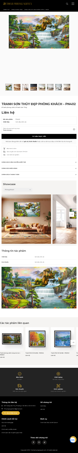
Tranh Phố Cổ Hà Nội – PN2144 (34, 353)
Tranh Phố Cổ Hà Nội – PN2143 (60, 353)
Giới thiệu (43, 406)
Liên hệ (42, 409)
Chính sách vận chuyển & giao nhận (12, 432)
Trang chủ (6, 9)
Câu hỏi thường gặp (7, 422)
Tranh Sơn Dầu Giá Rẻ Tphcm (49, 422)
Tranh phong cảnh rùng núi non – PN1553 (10, 354)
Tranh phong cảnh (17, 9)
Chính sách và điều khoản (9, 429)
